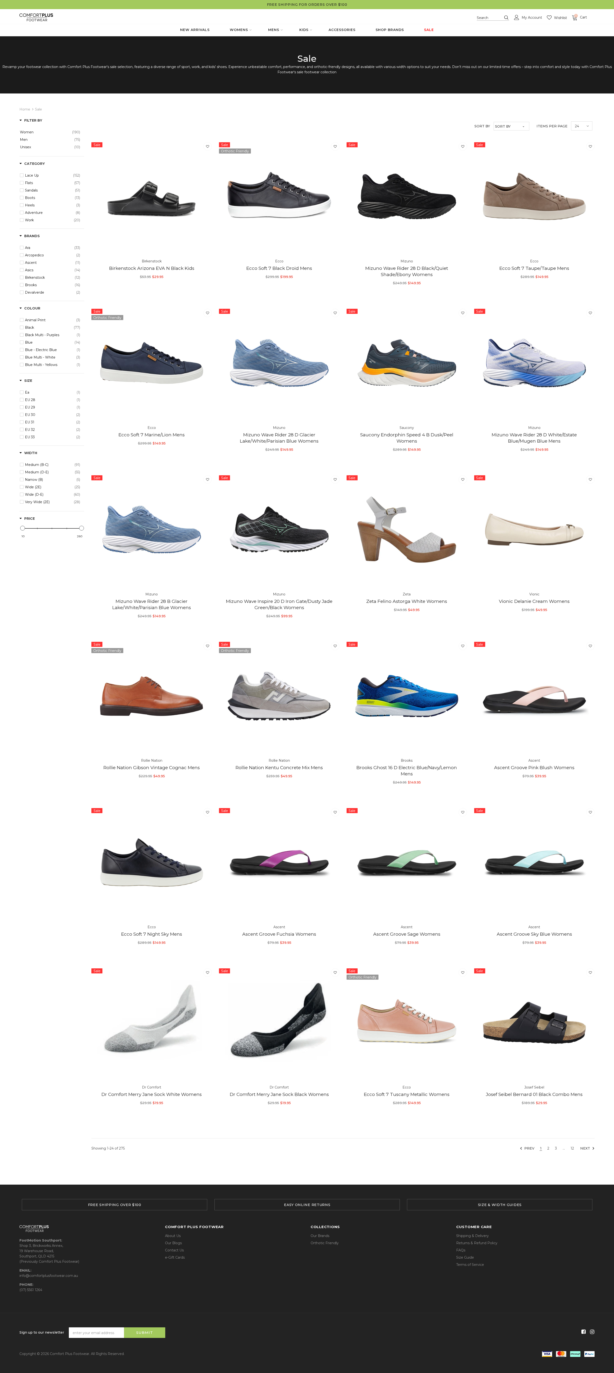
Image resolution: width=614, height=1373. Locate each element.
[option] (114, 1204)
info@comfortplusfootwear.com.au (48, 1276)
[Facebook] (583, 1332)
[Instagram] (591, 1332)
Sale (38, 109)
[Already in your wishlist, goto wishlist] (207, 146)
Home (24, 109)
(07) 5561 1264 (30, 1290)
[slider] (22, 528)
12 (572, 1148)
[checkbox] (50, 132)
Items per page (552, 126)
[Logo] (36, 17)
